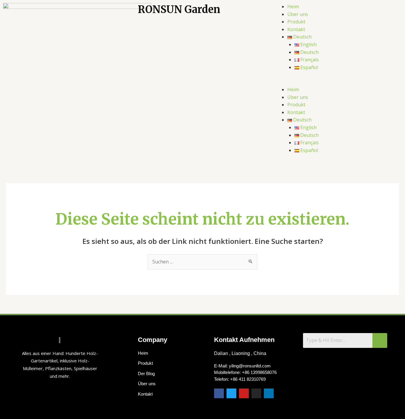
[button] (337, 82)
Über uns (297, 14)
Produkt (296, 21)
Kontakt (296, 29)
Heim (293, 6)
